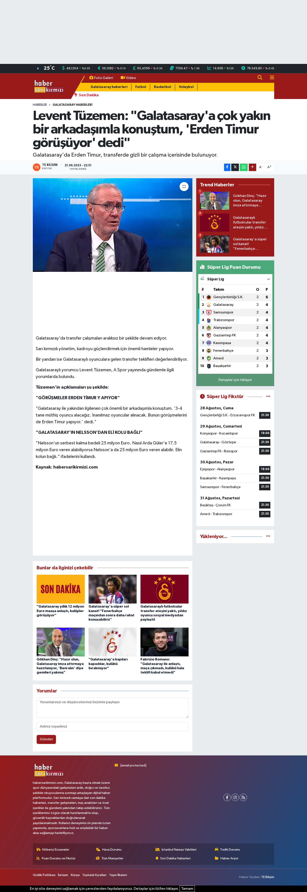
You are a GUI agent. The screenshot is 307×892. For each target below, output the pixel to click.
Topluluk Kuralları (94, 875)
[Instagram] (235, 797)
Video (131, 78)
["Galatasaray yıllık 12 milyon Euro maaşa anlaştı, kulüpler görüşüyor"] (61, 589)
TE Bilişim (267, 877)
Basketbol (162, 87)
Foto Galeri (103, 78)
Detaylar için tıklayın (235, 380)
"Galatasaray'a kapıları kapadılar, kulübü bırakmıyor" (108, 664)
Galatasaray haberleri (109, 87)
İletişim (63, 875)
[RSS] (243, 797)
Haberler (40, 104)
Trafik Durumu (230, 849)
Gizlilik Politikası (44, 875)
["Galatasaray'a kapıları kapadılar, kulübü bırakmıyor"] (113, 642)
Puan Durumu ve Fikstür (59, 858)
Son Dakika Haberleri (175, 858)
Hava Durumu (112, 849)
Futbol (140, 87)
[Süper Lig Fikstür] (268, 397)
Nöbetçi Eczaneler (55, 849)
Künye (75, 875)
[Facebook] (227, 797)
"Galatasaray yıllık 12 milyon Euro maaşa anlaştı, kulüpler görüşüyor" (60, 611)
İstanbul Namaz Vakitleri (179, 849)
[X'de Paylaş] (235, 167)
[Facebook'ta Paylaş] (227, 167)
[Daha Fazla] (252, 167)
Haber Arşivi (229, 858)
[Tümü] (268, 536)
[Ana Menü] (270, 78)
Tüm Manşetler (112, 858)
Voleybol (186, 87)
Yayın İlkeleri (118, 875)
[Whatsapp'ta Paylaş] (244, 167)
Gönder (46, 739)
